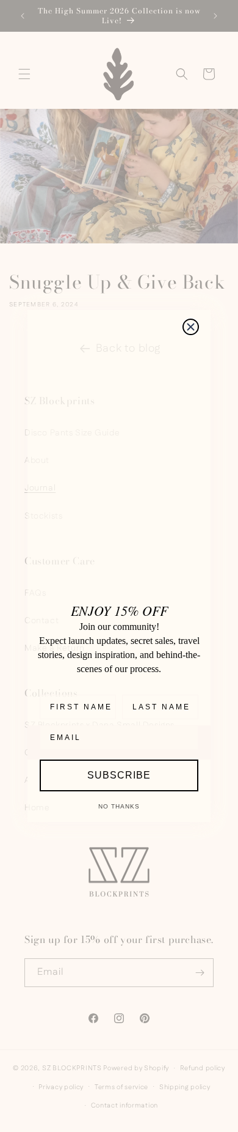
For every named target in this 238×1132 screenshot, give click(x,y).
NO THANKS (119, 806)
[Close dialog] (190, 327)
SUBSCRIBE (119, 775)
